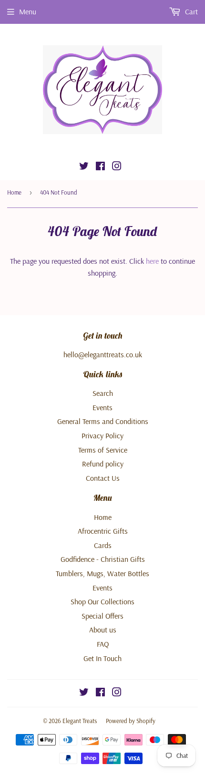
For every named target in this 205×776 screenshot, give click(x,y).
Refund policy (102, 463)
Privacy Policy (102, 435)
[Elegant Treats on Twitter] (84, 167)
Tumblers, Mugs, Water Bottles (102, 573)
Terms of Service (102, 450)
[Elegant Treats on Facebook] (100, 167)
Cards (103, 545)
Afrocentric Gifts (103, 531)
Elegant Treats (79, 720)
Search (102, 393)
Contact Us (103, 478)
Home (14, 192)
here (152, 261)
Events (102, 407)
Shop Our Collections (102, 601)
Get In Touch (102, 658)
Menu (27, 11)
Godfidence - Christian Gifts (103, 559)
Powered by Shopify (130, 720)
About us (102, 629)
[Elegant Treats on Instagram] (117, 167)
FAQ (103, 644)
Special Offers (102, 616)
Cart (190, 11)
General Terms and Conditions (102, 421)
